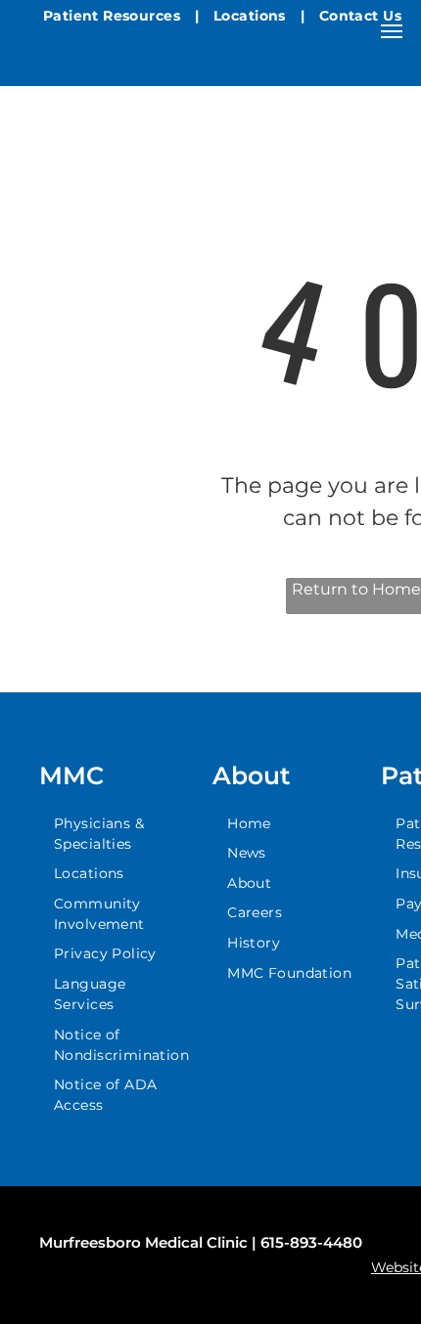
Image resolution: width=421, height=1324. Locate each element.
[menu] (391, 31)
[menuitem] (113, 16)
